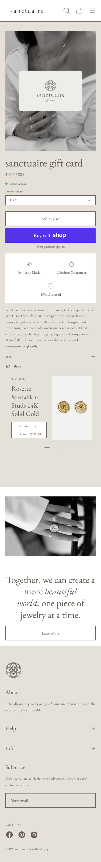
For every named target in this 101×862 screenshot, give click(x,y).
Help (10, 728)
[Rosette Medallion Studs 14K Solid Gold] (72, 408)
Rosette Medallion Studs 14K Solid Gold (25, 401)
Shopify (44, 849)
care (8, 356)
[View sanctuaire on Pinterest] (22, 835)
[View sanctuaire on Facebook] (9, 835)
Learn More (50, 633)
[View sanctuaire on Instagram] (34, 835)
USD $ (9, 824)
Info (10, 748)
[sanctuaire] (26, 10)
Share (17, 366)
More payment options (50, 246)
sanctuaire (19, 849)
